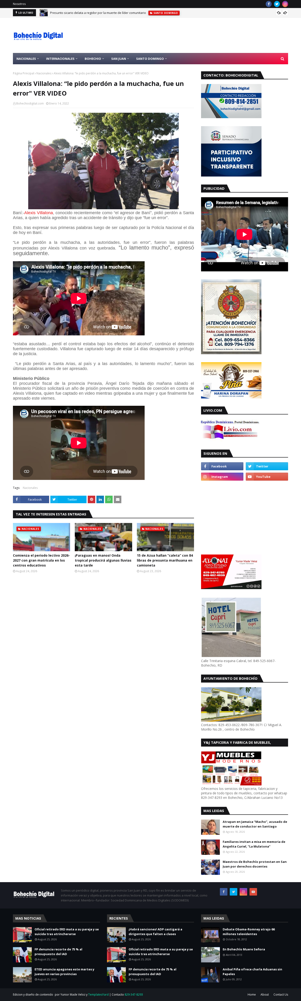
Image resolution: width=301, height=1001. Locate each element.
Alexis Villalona (38, 212)
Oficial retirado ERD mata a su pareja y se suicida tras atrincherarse (67, 931)
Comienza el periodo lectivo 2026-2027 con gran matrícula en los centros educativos (109, 13)
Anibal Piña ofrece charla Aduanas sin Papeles (252, 971)
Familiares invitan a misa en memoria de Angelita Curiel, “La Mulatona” (254, 844)
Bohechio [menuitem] (93, 58)
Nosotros (19, 4)
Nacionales (43, 73)
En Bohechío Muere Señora (244, 949)
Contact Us (280, 995)
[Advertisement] (202, 35)
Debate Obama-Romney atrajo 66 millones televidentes (249, 931)
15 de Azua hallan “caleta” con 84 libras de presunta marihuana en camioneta (165, 560)
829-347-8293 (134, 995)
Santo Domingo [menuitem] (150, 58)
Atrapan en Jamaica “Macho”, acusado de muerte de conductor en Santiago (255, 824)
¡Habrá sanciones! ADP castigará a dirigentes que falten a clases (155, 931)
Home (252, 995)
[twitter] (277, 4)
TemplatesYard (98, 995)
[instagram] (285, 4)
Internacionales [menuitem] (60, 58)
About (265, 995)
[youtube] (267, 477)
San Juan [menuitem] (118, 58)
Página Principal (23, 73)
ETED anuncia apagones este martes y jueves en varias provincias (64, 971)
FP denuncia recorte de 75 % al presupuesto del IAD (58, 951)
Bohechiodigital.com (30, 103)
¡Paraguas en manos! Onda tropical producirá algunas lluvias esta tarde (103, 560)
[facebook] (269, 4)
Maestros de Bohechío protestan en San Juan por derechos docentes (255, 864)
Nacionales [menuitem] (26, 58)
